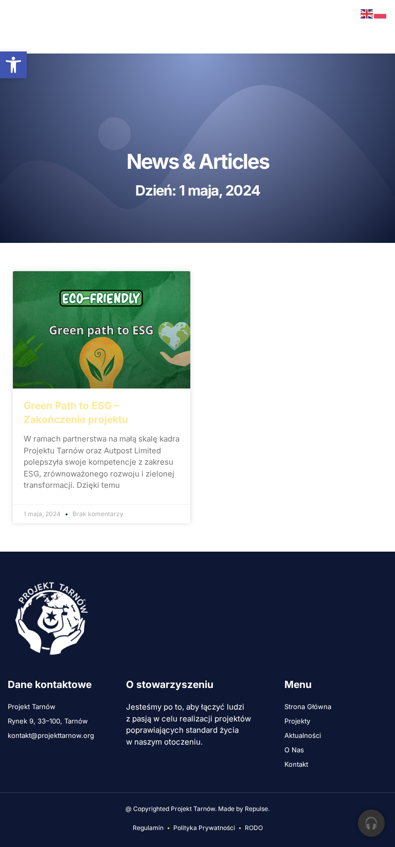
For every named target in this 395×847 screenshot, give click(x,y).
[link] (13, 64)
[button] (14, 27)
